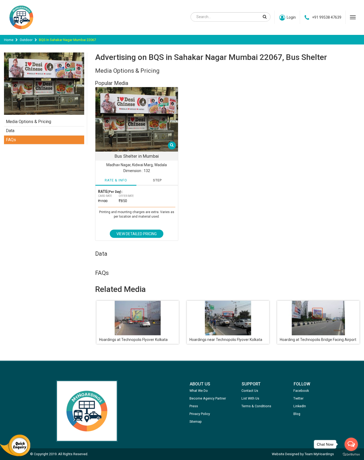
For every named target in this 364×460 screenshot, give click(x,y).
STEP (157, 180)
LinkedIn (299, 406)
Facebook (301, 391)
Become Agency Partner (207, 398)
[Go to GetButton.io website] (351, 454)
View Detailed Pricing (136, 234)
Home (8, 40)
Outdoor (26, 40)
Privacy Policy (199, 414)
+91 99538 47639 (326, 17)
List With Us (250, 398)
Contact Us (249, 391)
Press (193, 406)
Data (10, 130)
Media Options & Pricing (28, 121)
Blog (296, 414)
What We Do (198, 391)
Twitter (298, 398)
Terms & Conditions (256, 406)
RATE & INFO (116, 180)
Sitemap (195, 422)
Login (291, 17)
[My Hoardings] (21, 32)
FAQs (11, 139)
